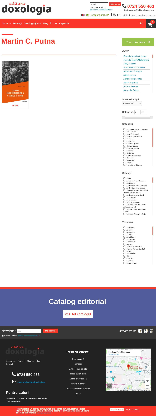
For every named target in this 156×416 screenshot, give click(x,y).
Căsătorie (130, 261)
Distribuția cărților (13, 401)
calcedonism (131, 254)
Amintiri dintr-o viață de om (136, 181)
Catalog (30, 361)
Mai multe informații (44, 413)
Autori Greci (131, 237)
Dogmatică (130, 160)
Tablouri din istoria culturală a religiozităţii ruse (15, 95)
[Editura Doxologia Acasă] (27, 7)
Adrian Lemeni (129, 75)
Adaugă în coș (12, 117)
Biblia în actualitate (133, 202)
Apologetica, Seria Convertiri (137, 186)
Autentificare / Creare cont (147, 15)
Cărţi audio (130, 141)
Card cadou (131, 139)
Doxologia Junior (32, 23)
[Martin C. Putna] (82, 15)
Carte (5, 23)
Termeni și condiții (78, 384)
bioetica (129, 244)
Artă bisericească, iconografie (137, 129)
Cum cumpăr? (78, 359)
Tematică (127, 222)
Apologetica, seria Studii (135, 195)
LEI (17, 107)
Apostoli (129, 235)
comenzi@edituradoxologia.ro (31, 382)
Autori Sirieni (131, 242)
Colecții (126, 173)
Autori (125, 51)
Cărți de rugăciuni (133, 144)
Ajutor (133, 15)
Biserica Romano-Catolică (136, 249)
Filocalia (129, 163)
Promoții (17, 23)
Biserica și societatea (134, 136)
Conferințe (130, 153)
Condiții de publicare (15, 398)
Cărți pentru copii (132, 146)
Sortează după (130, 99)
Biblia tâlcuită (131, 132)
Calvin (129, 256)
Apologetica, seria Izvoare (136, 188)
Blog (45, 23)
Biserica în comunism (134, 246)
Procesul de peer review (36, 398)
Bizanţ (129, 251)
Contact (9, 364)
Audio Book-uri (132, 200)
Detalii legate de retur (78, 369)
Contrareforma (131, 263)
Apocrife (129, 230)
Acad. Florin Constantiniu (134, 67)
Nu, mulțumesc (132, 410)
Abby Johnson (129, 64)
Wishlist (125, 15)
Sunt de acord (117, 410)
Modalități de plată (78, 374)
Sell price (127, 112)
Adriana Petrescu (130, 86)
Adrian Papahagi (130, 83)
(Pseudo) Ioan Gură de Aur (134, 56)
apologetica (131, 232)
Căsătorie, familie (133, 148)
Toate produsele (136, 42)
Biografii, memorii (133, 134)
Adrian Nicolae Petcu (132, 79)
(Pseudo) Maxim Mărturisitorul (136, 60)
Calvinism (130, 258)
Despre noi (10, 361)
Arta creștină (131, 197)
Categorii (127, 124)
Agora (129, 178)
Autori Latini (131, 239)
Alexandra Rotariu (131, 90)
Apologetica (131, 183)
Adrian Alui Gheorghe (132, 71)
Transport (78, 364)
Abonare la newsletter (83, 20)
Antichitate (130, 227)
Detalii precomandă (78, 379)
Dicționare (130, 158)
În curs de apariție (59, 23)
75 (14, 106)
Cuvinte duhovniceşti (134, 155)
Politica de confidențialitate (78, 389)
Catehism (130, 151)
